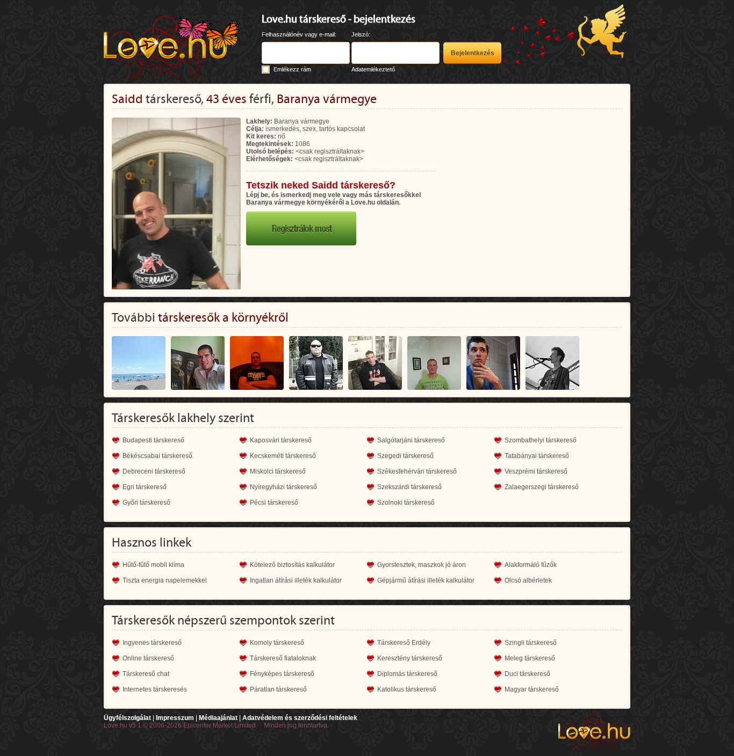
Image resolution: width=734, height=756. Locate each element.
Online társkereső (148, 658)
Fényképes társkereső (282, 674)
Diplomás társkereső (407, 674)
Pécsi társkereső (274, 502)
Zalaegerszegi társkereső (542, 487)
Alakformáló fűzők (531, 565)
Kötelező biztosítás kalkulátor (292, 565)
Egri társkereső (145, 487)
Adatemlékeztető (373, 69)
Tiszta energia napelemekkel (165, 580)
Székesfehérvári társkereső (417, 471)
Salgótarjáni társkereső (411, 440)
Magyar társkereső (532, 689)
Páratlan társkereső (278, 689)
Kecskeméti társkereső (283, 456)
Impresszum (175, 718)
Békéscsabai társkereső (157, 456)
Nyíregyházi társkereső (283, 487)
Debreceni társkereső (154, 471)
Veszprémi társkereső (536, 471)
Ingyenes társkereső (152, 642)
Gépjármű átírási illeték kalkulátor (425, 580)
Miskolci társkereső (278, 471)
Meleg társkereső (530, 658)
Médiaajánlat (218, 718)
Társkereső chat (146, 674)
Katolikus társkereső (406, 689)
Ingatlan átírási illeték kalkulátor (296, 580)
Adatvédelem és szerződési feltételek (299, 718)
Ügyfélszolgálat (127, 718)
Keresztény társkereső (409, 658)
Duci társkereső (527, 674)
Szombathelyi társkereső (541, 440)
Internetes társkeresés (155, 689)
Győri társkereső (146, 502)
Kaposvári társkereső (281, 440)
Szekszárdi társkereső (409, 487)
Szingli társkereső (531, 642)
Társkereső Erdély (403, 642)
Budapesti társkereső (153, 440)
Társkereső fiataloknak (283, 658)
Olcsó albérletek (528, 580)
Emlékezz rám (292, 69)
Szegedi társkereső (405, 456)
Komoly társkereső (277, 642)
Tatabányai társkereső (537, 456)
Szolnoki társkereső (406, 502)
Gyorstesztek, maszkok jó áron (421, 565)
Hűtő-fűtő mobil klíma (153, 565)
